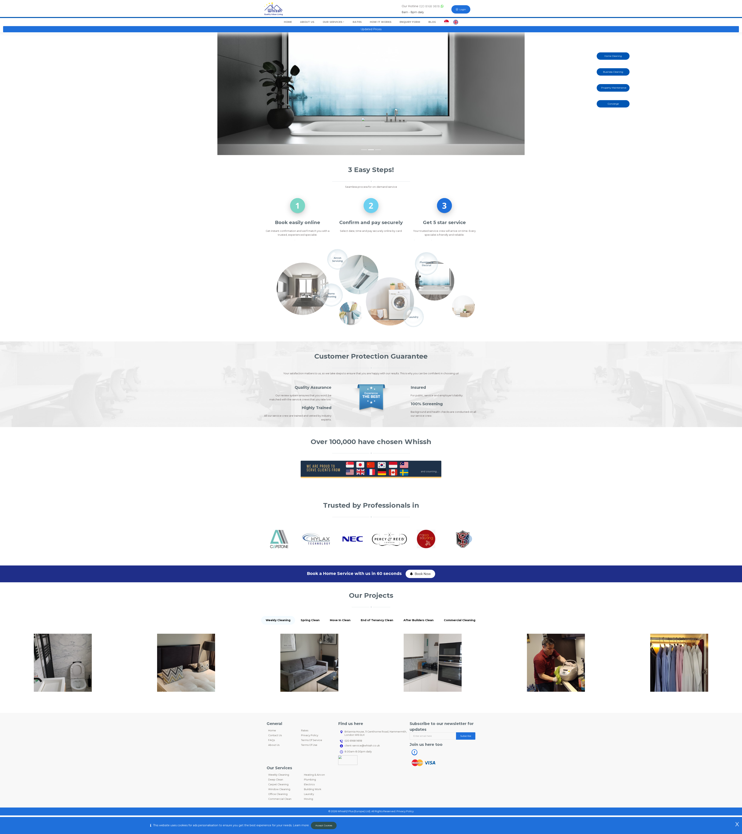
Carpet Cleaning (278, 784)
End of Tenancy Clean (377, 620)
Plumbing (310, 779)
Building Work (312, 789)
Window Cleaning (279, 789)
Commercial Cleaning (459, 620)
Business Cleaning (613, 71)
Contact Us (275, 735)
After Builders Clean (418, 620)
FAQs (271, 740)
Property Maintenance (613, 87)
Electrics (309, 784)
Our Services (332, 21)
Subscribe (465, 735)
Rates (304, 730)
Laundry (309, 794)
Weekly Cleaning (278, 620)
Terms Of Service (311, 740)
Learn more (301, 825)
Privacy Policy (309, 735)
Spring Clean (310, 620)
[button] (55, 93)
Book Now (423, 574)
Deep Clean (275, 779)
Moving (308, 798)
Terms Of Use (309, 745)
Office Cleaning (278, 794)
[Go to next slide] (468, 539)
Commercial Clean (279, 798)
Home (272, 730)
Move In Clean (340, 620)
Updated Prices (371, 29)
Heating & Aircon (314, 774)
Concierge (613, 103)
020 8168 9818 (429, 6)
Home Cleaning (613, 56)
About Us (273, 745)
